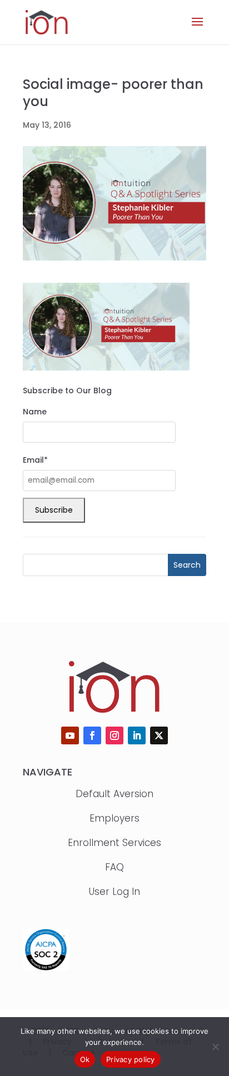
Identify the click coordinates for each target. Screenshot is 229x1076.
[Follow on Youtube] (70, 735)
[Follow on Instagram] (114, 735)
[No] (215, 1046)
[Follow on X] (159, 735)
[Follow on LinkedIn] (137, 735)
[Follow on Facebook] (92, 735)
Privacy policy (130, 1059)
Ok (85, 1059)
